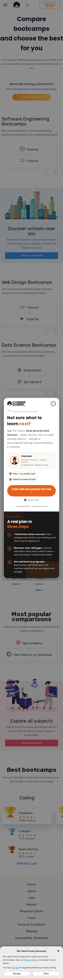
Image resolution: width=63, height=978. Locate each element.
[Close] (53, 403)
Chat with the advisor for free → (31, 490)
